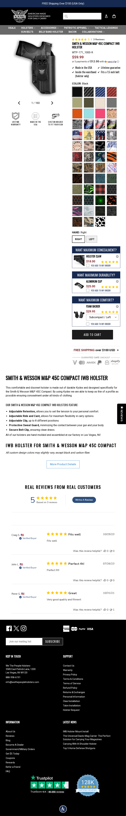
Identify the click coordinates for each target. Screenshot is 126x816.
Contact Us (68, 665)
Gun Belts (27, 32)
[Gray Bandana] (112, 211)
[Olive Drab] (89, 103)
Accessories (49, 28)
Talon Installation (72, 705)
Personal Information (74, 696)
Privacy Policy (70, 674)
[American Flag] (77, 135)
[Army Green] (77, 103)
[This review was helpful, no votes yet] (105, 551)
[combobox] (82, 16)
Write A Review (84, 499)
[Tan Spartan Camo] (89, 157)
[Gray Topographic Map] (89, 178)
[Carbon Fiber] (89, 92)
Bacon (72, 32)
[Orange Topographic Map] (77, 178)
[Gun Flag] (100, 135)
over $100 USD (94, 350)
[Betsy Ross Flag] (77, 146)
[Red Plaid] (100, 189)
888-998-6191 (13, 677)
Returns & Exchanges (74, 692)
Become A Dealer (15, 744)
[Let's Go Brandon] (112, 168)
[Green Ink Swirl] (89, 189)
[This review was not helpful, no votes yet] (111, 551)
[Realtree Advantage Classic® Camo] (100, 168)
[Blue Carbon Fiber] (100, 92)
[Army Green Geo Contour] (77, 189)
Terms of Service (72, 683)
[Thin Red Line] (100, 124)
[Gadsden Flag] (89, 135)
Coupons (10, 758)
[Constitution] (112, 113)
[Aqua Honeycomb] (89, 200)
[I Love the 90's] (100, 157)
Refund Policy (70, 688)
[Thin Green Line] (112, 124)
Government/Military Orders (20, 749)
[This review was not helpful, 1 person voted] (111, 610)
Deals (12, 28)
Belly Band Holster (51, 32)
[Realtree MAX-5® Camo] (89, 168)
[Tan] (100, 103)
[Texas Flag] (112, 146)
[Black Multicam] (100, 211)
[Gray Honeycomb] (112, 189)
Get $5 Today (12, 753)
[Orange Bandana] (77, 222)
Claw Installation (71, 701)
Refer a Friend (13, 767)
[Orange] (77, 113)
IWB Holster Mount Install (76, 731)
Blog (8, 740)
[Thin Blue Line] (89, 124)
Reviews (10, 736)
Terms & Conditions (73, 679)
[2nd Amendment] (77, 124)
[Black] (77, 92)
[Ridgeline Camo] (89, 222)
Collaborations (92, 32)
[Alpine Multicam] (89, 211)
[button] (96, 61)
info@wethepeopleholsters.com (22, 682)
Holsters (27, 28)
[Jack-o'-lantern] (112, 200)
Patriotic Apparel (75, 28)
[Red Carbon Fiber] (112, 92)
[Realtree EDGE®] (77, 168)
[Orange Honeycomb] (77, 200)
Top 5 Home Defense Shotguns (79, 748)
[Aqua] (89, 113)
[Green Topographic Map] (112, 178)
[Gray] (112, 103)
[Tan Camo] (89, 146)
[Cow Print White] (100, 222)
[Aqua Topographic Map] (100, 178)
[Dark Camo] (100, 146)
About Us (10, 731)
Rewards (10, 762)
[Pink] (100, 113)
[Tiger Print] (112, 157)
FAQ (8, 771)
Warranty (68, 670)
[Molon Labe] (112, 135)
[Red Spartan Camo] (77, 157)
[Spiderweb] (100, 200)
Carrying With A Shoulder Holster (80, 743)
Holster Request (71, 710)
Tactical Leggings (106, 28)
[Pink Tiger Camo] (77, 211)
